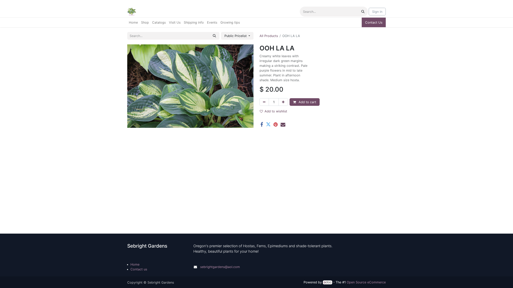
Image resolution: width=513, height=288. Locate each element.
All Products (269, 36)
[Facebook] (261, 124)
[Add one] (283, 102)
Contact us (138, 269)
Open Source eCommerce (366, 282)
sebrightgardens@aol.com (220, 267)
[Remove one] (264, 102)
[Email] (283, 124)
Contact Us (373, 22)
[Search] (363, 12)
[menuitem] (133, 22)
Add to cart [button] (307, 102)
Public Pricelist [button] (236, 36)
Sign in (377, 12)
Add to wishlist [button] (276, 111)
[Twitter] (268, 124)
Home (134, 264)
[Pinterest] (276, 124)
